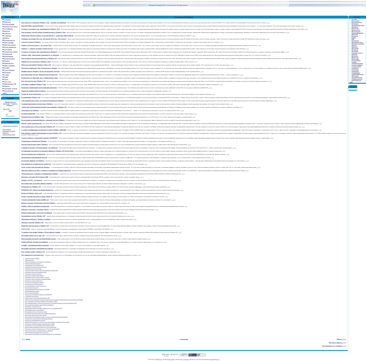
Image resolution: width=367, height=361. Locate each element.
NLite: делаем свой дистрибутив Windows (35, 167)
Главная (7, 19)
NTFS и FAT (25, 229)
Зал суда (7, 81)
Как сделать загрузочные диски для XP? (36, 315)
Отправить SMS (160, 5)
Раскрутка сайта (10, 52)
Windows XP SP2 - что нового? (31, 180)
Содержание (184, 339)
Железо (7, 31)
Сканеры (354, 62)
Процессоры (355, 57)
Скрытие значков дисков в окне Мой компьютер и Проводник (41, 270)
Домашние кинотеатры (358, 25)
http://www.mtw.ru (185, 359)
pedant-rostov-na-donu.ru (10, 126)
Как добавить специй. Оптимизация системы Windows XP (41, 133)
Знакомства (8, 63)
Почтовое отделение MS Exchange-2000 (34, 177)
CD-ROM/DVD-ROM (357, 63)
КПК (353, 39)
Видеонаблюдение (357, 22)
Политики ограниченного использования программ (39, 87)
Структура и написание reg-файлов (34, 282)
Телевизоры (355, 68)
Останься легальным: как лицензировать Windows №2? (40, 29)
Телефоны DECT (356, 66)
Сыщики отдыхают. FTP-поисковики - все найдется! (39, 148)
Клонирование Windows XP (30, 97)
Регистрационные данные (32, 291)
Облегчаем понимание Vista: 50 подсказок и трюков (39, 68)
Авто (6, 79)
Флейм (6, 68)
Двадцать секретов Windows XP (32, 222)
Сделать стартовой (171, 5)
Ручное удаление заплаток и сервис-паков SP (36, 196)
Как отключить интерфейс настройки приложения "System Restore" (43, 334)
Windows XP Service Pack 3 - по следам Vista (36, 45)
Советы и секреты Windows (31, 42)
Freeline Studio (171, 359)
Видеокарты (355, 24)
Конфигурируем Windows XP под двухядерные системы (40, 71)
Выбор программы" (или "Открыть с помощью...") (38, 262)
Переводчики (355, 59)
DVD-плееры (355, 28)
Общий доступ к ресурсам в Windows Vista (36, 61)
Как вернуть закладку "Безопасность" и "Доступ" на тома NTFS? (42, 329)
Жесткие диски (356, 30)
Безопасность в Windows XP (31, 187)
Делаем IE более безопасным (31, 94)
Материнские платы (357, 42)
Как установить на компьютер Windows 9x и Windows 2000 (41, 301)
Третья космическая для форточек (33, 154)
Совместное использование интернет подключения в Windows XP (44, 107)
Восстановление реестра (31, 287)
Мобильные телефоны (358, 43)
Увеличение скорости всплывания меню (35, 272)
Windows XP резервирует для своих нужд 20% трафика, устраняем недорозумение (47, 322)
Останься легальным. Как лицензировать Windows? (39, 52)
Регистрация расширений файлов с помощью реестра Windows (43, 120)
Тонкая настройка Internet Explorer (33, 91)
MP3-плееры (355, 48)
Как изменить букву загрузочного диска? (36, 312)
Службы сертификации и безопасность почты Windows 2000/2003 (43, 130)
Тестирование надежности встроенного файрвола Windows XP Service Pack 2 (47, 151)
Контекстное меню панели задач (33, 281)
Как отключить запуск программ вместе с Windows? (39, 330)
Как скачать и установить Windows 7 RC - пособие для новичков (43, 22)
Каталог (357, 17)
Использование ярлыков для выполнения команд (38, 239)
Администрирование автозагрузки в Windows (37, 104)
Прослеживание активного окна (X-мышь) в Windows (39, 305)
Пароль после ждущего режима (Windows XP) (37, 298)
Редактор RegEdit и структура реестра (35, 286)
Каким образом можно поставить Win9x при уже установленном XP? (43, 308)
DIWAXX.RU (158, 359)
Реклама (10, 122)
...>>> (308, 68)
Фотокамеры (355, 71)
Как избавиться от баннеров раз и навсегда (36, 164)
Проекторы (355, 56)
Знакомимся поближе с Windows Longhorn (36, 219)
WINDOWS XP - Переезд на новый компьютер (37, 190)
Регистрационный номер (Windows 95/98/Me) (37, 289)
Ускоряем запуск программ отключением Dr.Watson (39, 318)
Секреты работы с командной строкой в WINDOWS (39, 138)
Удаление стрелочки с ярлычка (33, 274)
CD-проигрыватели (357, 79)
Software (7, 33)
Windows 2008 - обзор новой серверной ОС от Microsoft (40, 55)
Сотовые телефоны (357, 65)
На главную (152, 5)
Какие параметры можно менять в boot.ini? (36, 332)
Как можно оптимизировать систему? (35, 320)
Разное (6, 61)
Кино (6, 77)
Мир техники (9, 65)
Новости (7, 22)
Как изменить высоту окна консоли (34, 310)
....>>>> (221, 84)
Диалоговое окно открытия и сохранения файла (38, 279)
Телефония (8, 29)
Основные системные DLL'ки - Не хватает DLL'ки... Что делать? (43, 39)
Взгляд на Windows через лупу (31, 193)
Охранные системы (357, 53)
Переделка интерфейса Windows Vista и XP (36, 65)
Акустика (354, 19)
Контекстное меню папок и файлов (34, 275)
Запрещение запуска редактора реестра (35, 267)
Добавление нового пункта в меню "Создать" (37, 277)
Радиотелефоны (356, 60)
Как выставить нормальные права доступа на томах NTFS (40, 327)
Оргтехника (355, 51)
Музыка (7, 72)
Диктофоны (355, 27)
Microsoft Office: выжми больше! (32, 26)
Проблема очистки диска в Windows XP (35, 226)
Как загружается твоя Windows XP (33, 81)
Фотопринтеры (356, 73)
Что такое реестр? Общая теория (34, 284)
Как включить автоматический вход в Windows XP (39, 58)
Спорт (6, 75)
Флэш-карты (355, 69)
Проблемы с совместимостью (33, 306)
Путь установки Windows (32, 293)
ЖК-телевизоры (356, 31)
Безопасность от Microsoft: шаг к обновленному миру (39, 78)
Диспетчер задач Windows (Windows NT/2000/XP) (38, 294)
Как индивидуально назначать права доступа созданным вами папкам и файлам (46, 317)
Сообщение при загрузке (32, 296)
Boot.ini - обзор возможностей (31, 123)
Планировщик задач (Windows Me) (34, 265)
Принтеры (354, 54)
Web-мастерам (10, 45)
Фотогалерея (9, 58)
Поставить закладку (182, 5)
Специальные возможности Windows (34, 141)
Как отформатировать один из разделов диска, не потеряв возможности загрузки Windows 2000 (51, 303)
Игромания (8, 56)
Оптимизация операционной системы (34, 157)
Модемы (354, 45)
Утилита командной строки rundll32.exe (35, 200)
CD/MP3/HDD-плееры (358, 74)
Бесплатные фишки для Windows (32, 161)
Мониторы (355, 47)
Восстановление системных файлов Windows (36, 183)
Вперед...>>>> (341, 339)
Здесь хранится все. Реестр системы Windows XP (38, 127)
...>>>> (268, 22)
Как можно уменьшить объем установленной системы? (40, 324)
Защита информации (357, 33)
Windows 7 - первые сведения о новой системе (37, 48)
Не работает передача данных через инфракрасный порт (40, 313)
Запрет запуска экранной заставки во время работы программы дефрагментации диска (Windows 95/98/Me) (54, 299)
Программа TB (10, 84)
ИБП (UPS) (355, 34)
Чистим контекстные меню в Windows (34, 144)
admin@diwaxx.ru (214, 359)
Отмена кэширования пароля (33, 263)
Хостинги (8, 49)
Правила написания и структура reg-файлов (36, 213)
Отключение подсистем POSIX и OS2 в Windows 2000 (39, 325)
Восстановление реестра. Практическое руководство (39, 74)
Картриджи (355, 36)
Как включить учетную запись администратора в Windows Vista (43, 32)
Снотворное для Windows (30, 110)
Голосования (9, 70)
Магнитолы (355, 50)
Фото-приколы (10, 47)
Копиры (354, 37)
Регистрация (9, 24)
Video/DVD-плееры (357, 77)
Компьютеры (355, 40)
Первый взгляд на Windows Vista (32, 117)
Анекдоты (8, 54)
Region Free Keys (11, 26)
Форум (7, 86)
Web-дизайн (8, 42)
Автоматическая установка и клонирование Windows (39, 174)
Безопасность (9, 40)
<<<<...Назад (26, 339)
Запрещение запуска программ (33, 268)
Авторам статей (10, 88)
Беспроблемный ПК (28, 113)
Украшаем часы (29, 260)
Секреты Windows (183, 17)
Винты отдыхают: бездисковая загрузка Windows (38, 203)
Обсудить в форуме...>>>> (337, 342)
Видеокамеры (355, 21)
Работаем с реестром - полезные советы (35, 209)
